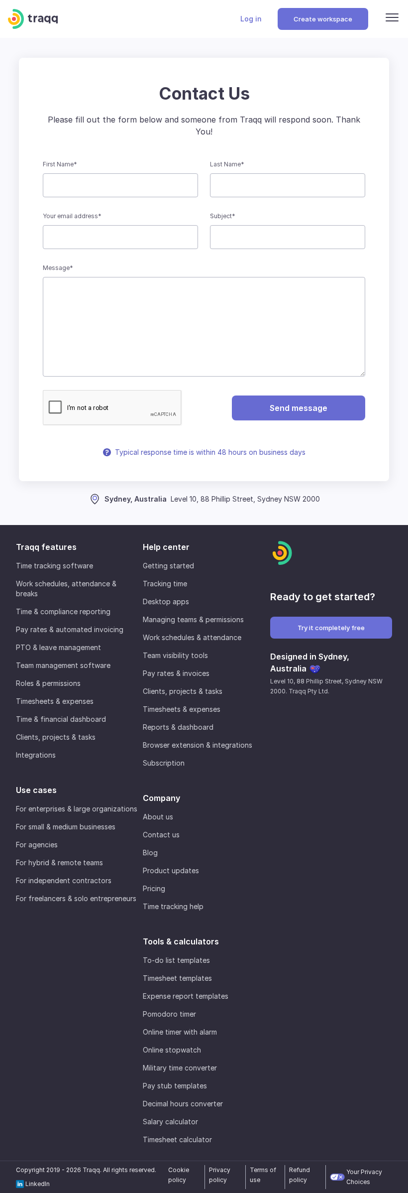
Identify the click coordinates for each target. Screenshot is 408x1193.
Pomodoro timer (169, 1014)
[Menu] (392, 19)
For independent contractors (63, 880)
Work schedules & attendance (192, 637)
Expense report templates (185, 996)
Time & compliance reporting (63, 611)
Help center (166, 547)
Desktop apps (166, 601)
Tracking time (165, 583)
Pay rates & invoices (176, 673)
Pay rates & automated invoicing (69, 629)
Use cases (36, 790)
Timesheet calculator (177, 1139)
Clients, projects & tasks (56, 737)
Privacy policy (219, 1175)
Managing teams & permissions (193, 619)
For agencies (37, 844)
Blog (150, 852)
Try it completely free (331, 628)
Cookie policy (178, 1175)
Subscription (164, 763)
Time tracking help (173, 906)
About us (158, 816)
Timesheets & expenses (55, 701)
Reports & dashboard (178, 727)
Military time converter (180, 1067)
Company (161, 798)
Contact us (161, 834)
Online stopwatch (172, 1050)
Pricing (154, 888)
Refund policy (299, 1175)
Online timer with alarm (180, 1032)
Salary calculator (170, 1121)
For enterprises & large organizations (76, 808)
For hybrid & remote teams (59, 862)
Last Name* (227, 164)
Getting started (168, 565)
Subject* (222, 216)
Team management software (63, 665)
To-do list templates (176, 960)
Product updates (171, 870)
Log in (251, 18)
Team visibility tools (175, 655)
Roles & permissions (48, 683)
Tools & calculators (181, 941)
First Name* (60, 164)
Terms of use (263, 1175)
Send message (298, 408)
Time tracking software (54, 565)
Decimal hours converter (183, 1103)
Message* (58, 267)
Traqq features (46, 547)
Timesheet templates (177, 978)
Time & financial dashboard (61, 719)
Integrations (36, 755)
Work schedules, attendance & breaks (66, 588)
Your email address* (72, 216)
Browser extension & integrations (197, 745)
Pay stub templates (175, 1085)
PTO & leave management (58, 647)
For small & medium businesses (65, 826)
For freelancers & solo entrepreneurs (76, 898)
